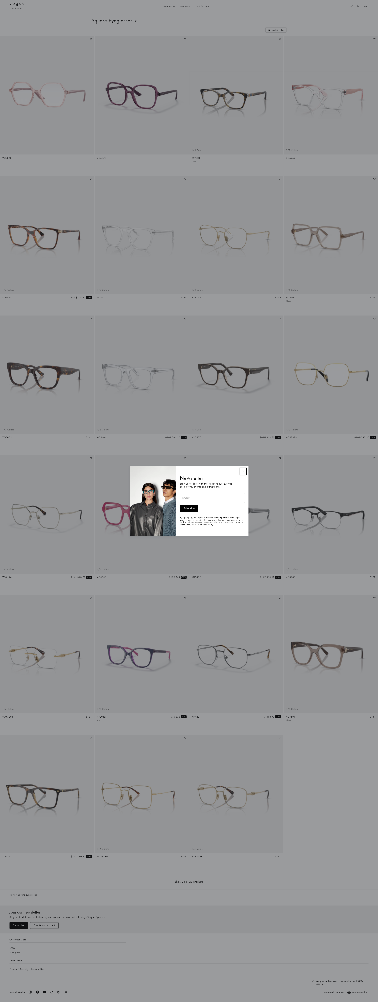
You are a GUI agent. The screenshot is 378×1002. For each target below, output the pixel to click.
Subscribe (189, 508)
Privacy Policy (206, 525)
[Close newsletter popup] (243, 471)
